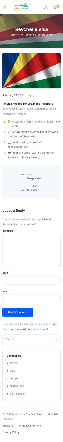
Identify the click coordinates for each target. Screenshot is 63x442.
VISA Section (27, 34)
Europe (14, 378)
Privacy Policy (10, 432)
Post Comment (17, 312)
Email (6, 291)
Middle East (17, 385)
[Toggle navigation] (5, 7)
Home (13, 34)
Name (5, 273)
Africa (13, 363)
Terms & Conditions (30, 425)
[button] (55, 8)
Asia (12, 370)
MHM (32, 96)
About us (7, 425)
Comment (7, 231)
